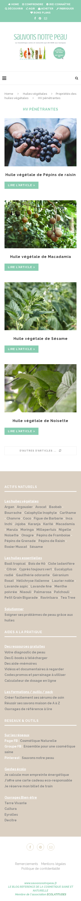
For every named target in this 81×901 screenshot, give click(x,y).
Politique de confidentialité (40, 868)
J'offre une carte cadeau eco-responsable (38, 780)
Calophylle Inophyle (40, 513)
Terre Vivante (15, 803)
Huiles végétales (35, 93)
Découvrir (15, 8)
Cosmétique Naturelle (38, 741)
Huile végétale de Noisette (40, 421)
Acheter (46, 8)
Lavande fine (41, 586)
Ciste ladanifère (61, 563)
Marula (12, 529)
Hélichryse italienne (32, 581)
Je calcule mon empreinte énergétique (36, 775)
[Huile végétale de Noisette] (40, 388)
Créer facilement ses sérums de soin (34, 697)
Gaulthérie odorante (33, 575)
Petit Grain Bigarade (21, 597)
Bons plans (42, 12)
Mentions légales (53, 864)
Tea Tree (68, 597)
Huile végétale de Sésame (41, 338)
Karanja (34, 524)
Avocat (40, 507)
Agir (31, 8)
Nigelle (65, 529)
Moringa (27, 529)
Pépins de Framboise (53, 535)
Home (15, 4)
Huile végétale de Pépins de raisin (40, 175)
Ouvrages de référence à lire (28, 709)
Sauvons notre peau (38, 758)
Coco (27, 518)
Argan (9, 507)
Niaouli (25, 592)
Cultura (10, 809)
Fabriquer (66, 8)
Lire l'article (20, 185)
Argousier (25, 507)
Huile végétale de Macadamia (40, 257)
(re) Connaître (59, 4)
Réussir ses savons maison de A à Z (32, 703)
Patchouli (61, 592)
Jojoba (20, 524)
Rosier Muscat (15, 547)
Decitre (10, 820)
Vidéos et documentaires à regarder (34, 669)
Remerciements (26, 864)
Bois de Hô (36, 563)
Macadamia (65, 524)
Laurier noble (63, 581)
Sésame (36, 547)
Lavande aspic (16, 586)
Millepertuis (46, 529)
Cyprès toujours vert (35, 569)
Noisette (11, 535)
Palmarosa (42, 592)
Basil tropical (15, 563)
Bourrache (13, 513)
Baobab (55, 507)
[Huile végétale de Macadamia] (40, 224)
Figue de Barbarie (48, 518)
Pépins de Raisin (51, 541)
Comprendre (33, 4)
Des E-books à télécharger (25, 658)
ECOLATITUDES (56, 894)
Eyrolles (11, 814)
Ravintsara (49, 597)
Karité (48, 524)
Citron (11, 569)
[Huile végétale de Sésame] (40, 306)
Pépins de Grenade (20, 541)
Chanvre (13, 518)
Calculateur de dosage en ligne (30, 680)
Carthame (68, 513)
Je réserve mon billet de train (28, 786)
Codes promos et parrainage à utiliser (35, 675)
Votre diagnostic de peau (24, 652)
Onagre (27, 535)
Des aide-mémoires (20, 663)
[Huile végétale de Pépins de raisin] (40, 142)
